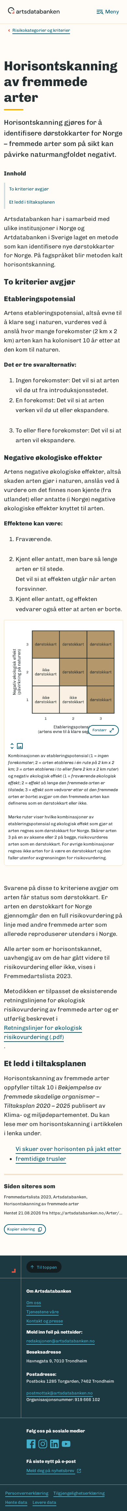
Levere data (44, 1502)
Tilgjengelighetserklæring (79, 1493)
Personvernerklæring (26, 1493)
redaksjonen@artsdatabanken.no (60, 1340)
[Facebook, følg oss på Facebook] (30, 1443)
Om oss (33, 1302)
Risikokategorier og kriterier (41, 30)
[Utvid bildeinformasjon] (16, 746)
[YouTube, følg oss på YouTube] (66, 1443)
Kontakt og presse (44, 1321)
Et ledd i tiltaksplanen (32, 202)
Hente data (16, 1502)
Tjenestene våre (42, 1311)
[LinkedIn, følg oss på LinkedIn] (54, 1443)
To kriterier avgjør (29, 189)
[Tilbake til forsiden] (34, 11)
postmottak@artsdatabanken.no (59, 1393)
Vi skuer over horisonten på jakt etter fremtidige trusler (68, 1154)
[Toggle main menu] (107, 12)
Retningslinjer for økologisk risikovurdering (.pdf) (43, 1032)
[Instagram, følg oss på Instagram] (42, 1443)
